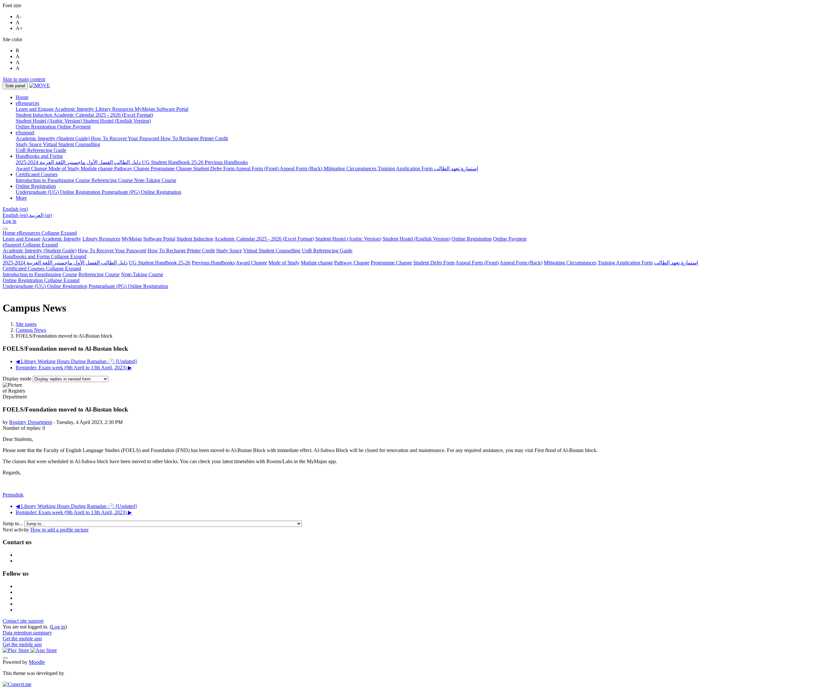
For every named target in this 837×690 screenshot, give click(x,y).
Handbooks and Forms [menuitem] (39, 156)
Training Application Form (625, 262)
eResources (47, 233)
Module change (317, 262)
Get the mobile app (22, 638)
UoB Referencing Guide (327, 250)
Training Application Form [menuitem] (406, 168)
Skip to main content (24, 79)
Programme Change (391, 262)
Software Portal (159, 239)
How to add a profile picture (59, 529)
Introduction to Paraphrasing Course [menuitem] (54, 180)
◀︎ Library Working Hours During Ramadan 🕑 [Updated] (76, 361)
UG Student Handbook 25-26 (159, 262)
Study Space (229, 250)
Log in (9, 221)
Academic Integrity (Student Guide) (40, 250)
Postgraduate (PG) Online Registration (128, 286)
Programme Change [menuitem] (172, 168)
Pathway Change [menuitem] (132, 168)
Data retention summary (27, 632)
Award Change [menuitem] (32, 168)
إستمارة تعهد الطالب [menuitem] (456, 168)
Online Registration (472, 239)
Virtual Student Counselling (271, 250)
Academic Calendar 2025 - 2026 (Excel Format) (264, 239)
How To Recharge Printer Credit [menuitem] (194, 138)
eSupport (30, 244)
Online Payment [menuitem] (74, 126)
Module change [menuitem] (97, 168)
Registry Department (30, 422)
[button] (15, 209)
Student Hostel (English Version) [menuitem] (117, 121)
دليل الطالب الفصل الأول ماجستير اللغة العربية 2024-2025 (65, 262)
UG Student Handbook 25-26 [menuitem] (173, 162)
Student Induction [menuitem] (34, 115)
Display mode (18, 378)
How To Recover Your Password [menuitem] (126, 138)
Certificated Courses (42, 268)
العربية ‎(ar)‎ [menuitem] (40, 215)
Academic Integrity (61, 239)
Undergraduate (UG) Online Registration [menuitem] (59, 192)
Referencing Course (99, 274)
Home (10, 233)
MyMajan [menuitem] (145, 109)
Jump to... (13, 523)
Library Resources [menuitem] (115, 109)
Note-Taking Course (142, 274)
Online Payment (509, 239)
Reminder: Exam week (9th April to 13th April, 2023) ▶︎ (74, 367)
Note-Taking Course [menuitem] (155, 180)
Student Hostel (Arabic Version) (348, 239)
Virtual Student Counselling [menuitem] (71, 144)
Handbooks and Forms (44, 256)
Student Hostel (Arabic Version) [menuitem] (49, 121)
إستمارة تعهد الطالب (676, 262)
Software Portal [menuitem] (172, 109)
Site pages (26, 324)
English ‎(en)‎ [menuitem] (16, 215)
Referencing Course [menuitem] (113, 180)
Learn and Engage (22, 239)
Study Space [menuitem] (29, 144)
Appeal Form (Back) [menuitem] (302, 168)
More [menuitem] (21, 198)
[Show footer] (5, 658)
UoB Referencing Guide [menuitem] (41, 150)
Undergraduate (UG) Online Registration (45, 286)
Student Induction (195, 239)
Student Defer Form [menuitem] (214, 168)
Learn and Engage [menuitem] (35, 109)
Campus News (31, 330)
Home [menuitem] (22, 97)
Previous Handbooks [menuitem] (226, 162)
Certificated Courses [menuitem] (37, 174)
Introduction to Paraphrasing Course (40, 274)
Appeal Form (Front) (477, 262)
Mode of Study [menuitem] (64, 168)
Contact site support (23, 621)
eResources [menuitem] (27, 103)
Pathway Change (351, 262)
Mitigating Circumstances (570, 262)
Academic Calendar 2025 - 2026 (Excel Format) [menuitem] (103, 115)
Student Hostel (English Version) (416, 239)
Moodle (37, 662)
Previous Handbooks (213, 262)
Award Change (251, 262)
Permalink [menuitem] (13, 494)
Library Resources (101, 239)
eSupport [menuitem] (25, 132)
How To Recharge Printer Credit (181, 250)
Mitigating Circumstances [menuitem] (351, 168)
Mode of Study (283, 262)
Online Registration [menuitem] (36, 126)
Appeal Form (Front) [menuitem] (257, 168)
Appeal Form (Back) (521, 262)
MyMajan (132, 239)
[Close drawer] (5, 229)
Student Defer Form (433, 262)
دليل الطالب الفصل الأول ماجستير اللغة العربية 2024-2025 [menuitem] (79, 162)
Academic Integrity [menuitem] (75, 109)
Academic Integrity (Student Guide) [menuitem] (53, 138)
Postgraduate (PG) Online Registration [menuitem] (141, 192)
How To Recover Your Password (112, 250)
